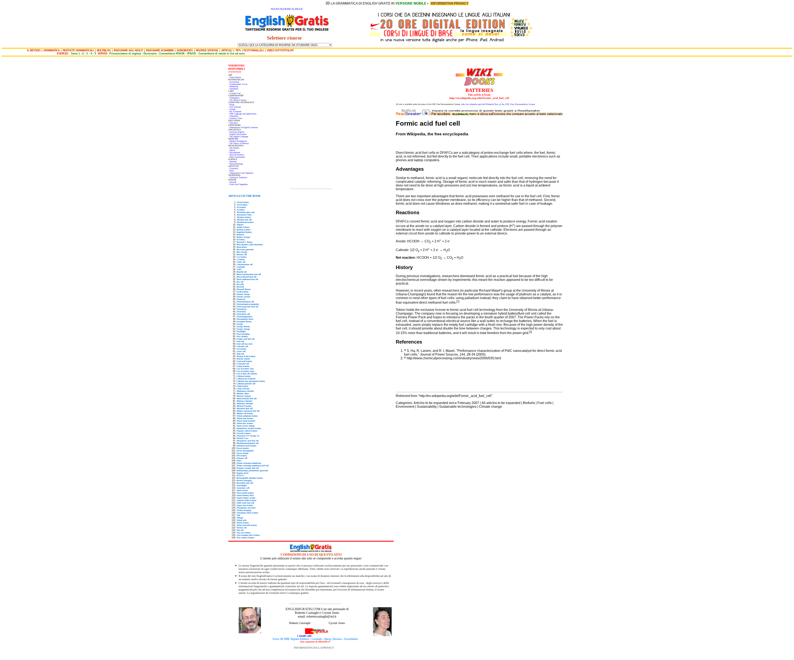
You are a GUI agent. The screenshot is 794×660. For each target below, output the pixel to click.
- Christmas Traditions (237, 177)
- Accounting (233, 82)
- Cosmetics (233, 168)
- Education (233, 123)
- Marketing (233, 86)
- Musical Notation (236, 155)
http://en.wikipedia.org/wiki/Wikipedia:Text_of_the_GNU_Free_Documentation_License (498, 104)
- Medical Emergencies (237, 141)
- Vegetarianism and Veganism (240, 173)
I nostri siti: (305, 635)
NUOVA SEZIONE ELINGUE (287, 9)
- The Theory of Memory (238, 143)
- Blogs (231, 104)
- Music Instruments (236, 157)
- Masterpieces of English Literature (243, 127)
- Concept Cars (234, 93)
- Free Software (234, 107)
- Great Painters (234, 77)
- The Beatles (233, 148)
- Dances (231, 150)
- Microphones (234, 152)
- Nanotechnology (235, 164)
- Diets (231, 171)
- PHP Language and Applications (242, 114)
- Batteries (232, 161)
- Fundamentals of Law (238, 84)
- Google (232, 109)
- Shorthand (233, 89)
